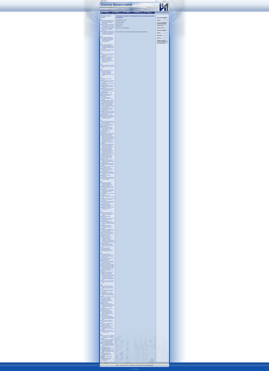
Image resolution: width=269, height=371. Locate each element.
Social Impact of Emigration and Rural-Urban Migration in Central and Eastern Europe (108, 122)
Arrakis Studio (136, 369)
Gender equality (105, 260)
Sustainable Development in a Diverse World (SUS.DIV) (107, 250)
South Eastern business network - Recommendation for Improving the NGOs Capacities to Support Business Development (108, 267)
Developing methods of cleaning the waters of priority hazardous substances (108, 173)
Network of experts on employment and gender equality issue (108, 196)
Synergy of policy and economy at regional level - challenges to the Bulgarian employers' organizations (108, 191)
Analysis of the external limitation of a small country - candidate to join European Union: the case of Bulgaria (108, 337)
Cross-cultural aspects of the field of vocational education (108, 259)
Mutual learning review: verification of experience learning (106, 354)
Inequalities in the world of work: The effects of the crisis (108, 167)
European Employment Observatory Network (106, 248)
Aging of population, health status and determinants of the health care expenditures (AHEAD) (108, 340)
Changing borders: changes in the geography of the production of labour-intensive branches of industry (108, 345)
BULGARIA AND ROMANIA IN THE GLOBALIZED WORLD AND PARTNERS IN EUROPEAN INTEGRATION (108, 22)
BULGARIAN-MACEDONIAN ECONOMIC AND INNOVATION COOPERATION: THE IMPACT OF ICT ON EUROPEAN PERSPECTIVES (108, 39)
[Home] (164, 7)
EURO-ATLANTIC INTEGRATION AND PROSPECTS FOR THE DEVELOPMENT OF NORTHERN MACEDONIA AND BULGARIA (108, 26)
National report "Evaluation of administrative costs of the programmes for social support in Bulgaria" (108, 328)
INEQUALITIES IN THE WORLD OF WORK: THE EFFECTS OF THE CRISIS (108, 187)
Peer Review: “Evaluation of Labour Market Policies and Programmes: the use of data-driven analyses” (107, 129)
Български (104, 0)
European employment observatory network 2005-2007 (108, 348)
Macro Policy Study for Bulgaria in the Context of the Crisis (108, 233)
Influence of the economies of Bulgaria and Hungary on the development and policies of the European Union (108, 161)
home (101, 13)
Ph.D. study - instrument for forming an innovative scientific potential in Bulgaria (107, 324)
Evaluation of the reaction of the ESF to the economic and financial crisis (108, 208)
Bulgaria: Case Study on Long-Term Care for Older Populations (108, 265)
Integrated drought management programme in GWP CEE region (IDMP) (108, 164)
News (156, 1)
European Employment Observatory (106, 96)
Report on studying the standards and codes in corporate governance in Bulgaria (108, 297)
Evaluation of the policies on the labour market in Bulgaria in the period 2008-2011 (108, 202)
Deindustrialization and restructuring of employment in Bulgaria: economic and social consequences (107, 256)
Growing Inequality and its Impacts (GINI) (107, 93)
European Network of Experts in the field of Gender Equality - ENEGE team (108, 109)
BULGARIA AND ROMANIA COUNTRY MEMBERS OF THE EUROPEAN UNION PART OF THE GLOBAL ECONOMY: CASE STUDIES (108, 46)
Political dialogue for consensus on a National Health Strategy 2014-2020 (108, 81)
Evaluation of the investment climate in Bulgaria (107, 309)
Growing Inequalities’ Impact (107, 94)
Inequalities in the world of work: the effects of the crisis (108, 235)
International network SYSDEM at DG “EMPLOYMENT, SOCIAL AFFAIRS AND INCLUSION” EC (108, 101)
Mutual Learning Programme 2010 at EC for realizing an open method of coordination (108, 230)
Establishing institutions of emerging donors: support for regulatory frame (107, 300)
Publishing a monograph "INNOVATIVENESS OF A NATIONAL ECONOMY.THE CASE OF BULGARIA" (107, 184)
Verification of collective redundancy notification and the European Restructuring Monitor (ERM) (108, 351)
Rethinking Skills (105, 126)
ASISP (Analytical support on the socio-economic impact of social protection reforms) (108, 106)
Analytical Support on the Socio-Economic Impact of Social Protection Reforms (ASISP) (108, 155)
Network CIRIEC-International (107, 115)
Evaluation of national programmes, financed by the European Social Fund (107, 205)
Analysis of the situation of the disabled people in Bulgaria (107, 272)
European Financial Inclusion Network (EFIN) (107, 114)
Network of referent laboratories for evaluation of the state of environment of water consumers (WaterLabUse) (108, 90)
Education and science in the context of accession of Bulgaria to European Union (108, 331)
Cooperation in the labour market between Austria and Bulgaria (108, 134)
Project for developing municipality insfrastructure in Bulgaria (107, 98)
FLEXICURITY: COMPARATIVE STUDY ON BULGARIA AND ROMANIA (108, 29)
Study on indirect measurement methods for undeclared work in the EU (108, 281)
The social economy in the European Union (107, 158)
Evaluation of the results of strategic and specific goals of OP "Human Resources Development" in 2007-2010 (108, 170)
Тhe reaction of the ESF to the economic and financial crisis (107, 125)
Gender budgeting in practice (107, 342)
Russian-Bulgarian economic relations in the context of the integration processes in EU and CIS (108, 245)
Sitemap (164, 1)
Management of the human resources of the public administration (107, 359)
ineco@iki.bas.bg (149, 365)
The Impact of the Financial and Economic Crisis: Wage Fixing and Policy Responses (108, 262)
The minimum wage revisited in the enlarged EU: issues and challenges (108, 290)
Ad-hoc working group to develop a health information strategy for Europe (108, 66)
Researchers (118, 12)
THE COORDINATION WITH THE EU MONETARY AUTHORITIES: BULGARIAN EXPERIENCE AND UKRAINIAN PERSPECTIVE (108, 33)
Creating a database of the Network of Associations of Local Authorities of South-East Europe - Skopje (108, 223)
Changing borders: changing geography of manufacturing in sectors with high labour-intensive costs (108, 294)
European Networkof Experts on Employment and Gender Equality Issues (108, 219)
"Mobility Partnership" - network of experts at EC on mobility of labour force (108, 199)
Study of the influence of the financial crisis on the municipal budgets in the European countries (108, 214)
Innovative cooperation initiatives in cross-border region (108, 50)
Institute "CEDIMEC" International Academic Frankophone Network (108, 112)
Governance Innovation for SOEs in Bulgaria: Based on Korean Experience (108, 55)
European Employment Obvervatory (106, 132)
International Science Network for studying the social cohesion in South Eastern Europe (108, 117)
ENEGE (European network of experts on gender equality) (107, 104)
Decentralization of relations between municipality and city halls (107, 321)
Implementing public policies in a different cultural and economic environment (108, 86)
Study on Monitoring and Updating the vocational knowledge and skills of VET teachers (107, 227)
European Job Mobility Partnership (106, 217)
